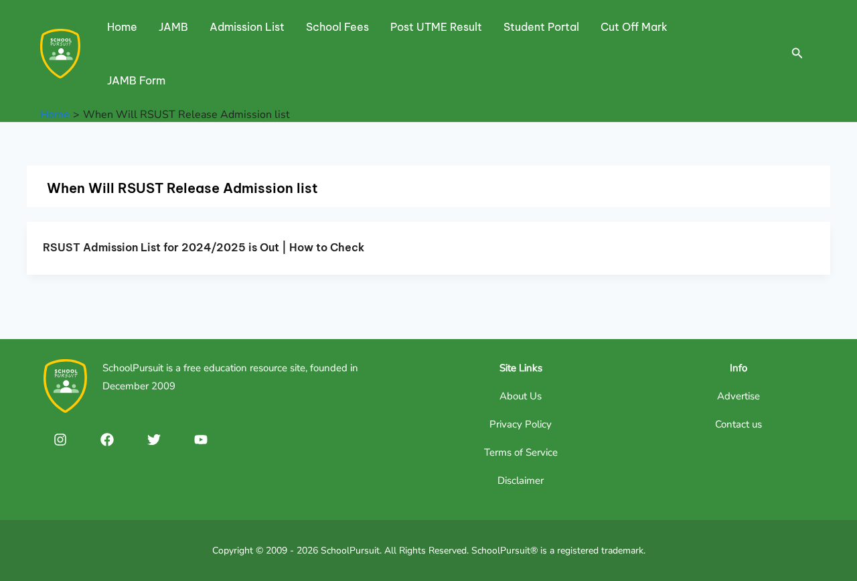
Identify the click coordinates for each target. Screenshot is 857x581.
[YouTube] (201, 439)
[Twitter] (154, 439)
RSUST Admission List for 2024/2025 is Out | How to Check (203, 247)
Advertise (738, 396)
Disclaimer (520, 480)
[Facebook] (107, 439)
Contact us (738, 424)
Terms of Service (521, 452)
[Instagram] (60, 439)
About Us (520, 396)
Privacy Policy (520, 424)
